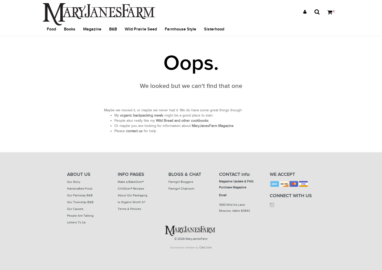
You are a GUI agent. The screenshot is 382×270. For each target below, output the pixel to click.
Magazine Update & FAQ (236, 181)
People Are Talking (80, 215)
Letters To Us (76, 222)
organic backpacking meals (141, 115)
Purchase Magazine (232, 187)
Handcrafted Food (79, 188)
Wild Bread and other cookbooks (182, 121)
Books (69, 29)
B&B (113, 29)
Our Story (73, 182)
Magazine (92, 29)
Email (223, 195)
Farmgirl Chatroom (181, 188)
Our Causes (75, 209)
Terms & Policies (129, 209)
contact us (134, 131)
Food (51, 29)
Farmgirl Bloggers (180, 182)
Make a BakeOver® (131, 182)
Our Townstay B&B (80, 202)
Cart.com (205, 247)
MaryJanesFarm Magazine (213, 126)
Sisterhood (214, 29)
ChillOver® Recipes (131, 188)
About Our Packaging (132, 195)
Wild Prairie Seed (141, 29)
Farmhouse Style (180, 29)
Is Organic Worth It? (131, 202)
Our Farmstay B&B (80, 195)
